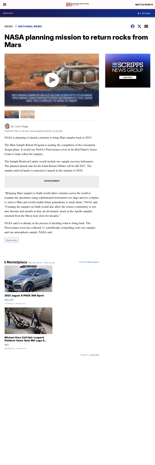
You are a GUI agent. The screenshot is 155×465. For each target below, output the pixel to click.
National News (30, 26)
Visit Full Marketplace (89, 262)
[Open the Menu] (4, 4)
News (9, 26)
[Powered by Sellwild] (94, 355)
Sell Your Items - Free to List (41, 263)
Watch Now (143, 4)
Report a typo (11, 240)
